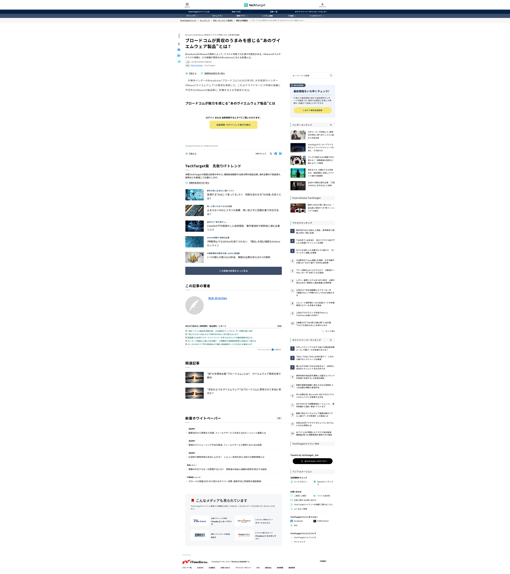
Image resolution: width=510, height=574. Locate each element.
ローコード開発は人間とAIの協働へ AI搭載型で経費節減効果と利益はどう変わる (222, 341)
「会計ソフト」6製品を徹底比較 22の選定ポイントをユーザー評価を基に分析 (220, 331)
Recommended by (264, 349)
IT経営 (291, 15)
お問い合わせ (225, 567)
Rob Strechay (217, 298)
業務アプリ (241, 15)
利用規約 (323, 561)
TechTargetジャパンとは (198, 11)
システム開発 (267, 15)
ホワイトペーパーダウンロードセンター (311, 11)
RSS (258, 567)
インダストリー (316, 15)
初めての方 (236, 11)
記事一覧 (273, 11)
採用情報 (280, 567)
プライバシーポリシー (243, 567)
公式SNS (200, 567)
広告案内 (212, 567)
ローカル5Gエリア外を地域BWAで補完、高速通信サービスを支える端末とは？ (220, 344)
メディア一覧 (187, 567)
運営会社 (268, 567)
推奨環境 (291, 567)
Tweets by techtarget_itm (304, 455)
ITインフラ (191, 15)
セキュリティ (217, 15)
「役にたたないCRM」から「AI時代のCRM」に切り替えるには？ (213, 334)
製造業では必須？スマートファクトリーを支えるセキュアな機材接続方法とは (220, 337)
